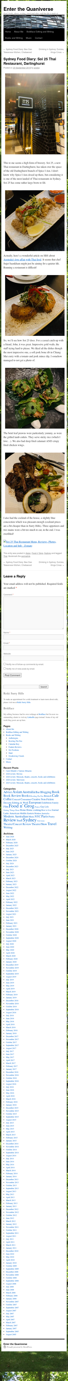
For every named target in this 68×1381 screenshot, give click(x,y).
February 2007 (11, 1325)
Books (26, 795)
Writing (8, 827)
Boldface (42, 714)
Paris (44, 816)
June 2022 (10, 893)
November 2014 (12, 1146)
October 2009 (11, 1265)
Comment (8, 594)
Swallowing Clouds (16, 756)
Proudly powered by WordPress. (19, 1347)
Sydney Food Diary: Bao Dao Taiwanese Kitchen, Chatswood (17, 50)
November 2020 (12, 932)
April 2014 (10, 1167)
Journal (55, 809)
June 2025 (10, 851)
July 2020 (10, 943)
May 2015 (10, 1128)
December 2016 (12, 1072)
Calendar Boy (14, 744)
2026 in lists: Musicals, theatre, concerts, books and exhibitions (30, 776)
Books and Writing (14, 37)
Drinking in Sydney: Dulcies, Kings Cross (51, 50)
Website (7, 653)
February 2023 (11, 881)
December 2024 (12, 857)
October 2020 (11, 935)
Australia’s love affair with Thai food (22, 259)
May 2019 (10, 985)
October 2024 (11, 860)
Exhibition (46, 802)
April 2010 (10, 1259)
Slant (11, 753)
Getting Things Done (11, 810)
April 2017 (10, 1060)
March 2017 (11, 1063)
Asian (28, 553)
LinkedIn (30, 717)
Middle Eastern (27, 813)
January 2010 (11, 1262)
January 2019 (11, 997)
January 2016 (11, 1104)
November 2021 (12, 911)
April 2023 (10, 875)
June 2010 (10, 1253)
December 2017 (12, 1036)
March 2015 (11, 1134)
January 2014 (11, 1176)
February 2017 (11, 1066)
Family (55, 802)
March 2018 (11, 1027)
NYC (38, 816)
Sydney (47, 553)
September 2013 (12, 1188)
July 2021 (10, 917)
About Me (18, 31)
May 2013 (10, 1194)
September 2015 (12, 1116)
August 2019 (11, 976)
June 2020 (10, 946)
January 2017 (11, 1069)
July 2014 (10, 1158)
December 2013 (12, 1179)
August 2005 (11, 1334)
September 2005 (12, 1331)
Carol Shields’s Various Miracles (19, 770)
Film (5, 806)
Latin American (11, 813)
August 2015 (11, 1119)
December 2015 (12, 1107)
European (35, 802)
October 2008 (11, 1277)
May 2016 (10, 1093)
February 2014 (11, 1173)
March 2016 (11, 1098)
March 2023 (11, 878)
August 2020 (11, 940)
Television (40, 821)
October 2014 (11, 1149)
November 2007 (12, 1301)
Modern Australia (41, 813)
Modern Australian (15, 816)
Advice (7, 792)
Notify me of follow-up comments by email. (25, 664)
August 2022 (11, 890)
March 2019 (11, 991)
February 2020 (11, 958)
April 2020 (10, 952)
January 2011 (11, 1248)
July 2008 (10, 1286)
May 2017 (10, 1057)
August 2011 (11, 1236)
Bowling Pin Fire (15, 741)
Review (9, 820)
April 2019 (10, 988)
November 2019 (12, 967)
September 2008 (12, 1280)
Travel (52, 823)
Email (6, 643)
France (37, 807)
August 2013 (11, 1191)
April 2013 (10, 1197)
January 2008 (11, 1298)
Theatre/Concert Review (17, 824)
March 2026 (11, 839)
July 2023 (10, 869)
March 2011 (11, 1245)
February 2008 (11, 1295)
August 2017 (11, 1048)
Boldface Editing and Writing (40, 31)
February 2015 (11, 1137)
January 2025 (11, 854)
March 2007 (11, 1322)
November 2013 (12, 1182)
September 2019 (12, 973)
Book (56, 791)
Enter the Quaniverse (28, 8)
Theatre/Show (39, 824)
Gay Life (44, 806)
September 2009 (12, 1268)
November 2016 (12, 1075)
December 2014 (12, 1143)
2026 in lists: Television (15, 779)
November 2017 (12, 1039)
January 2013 (11, 1206)
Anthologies (13, 738)
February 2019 (11, 994)
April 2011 (10, 1242)
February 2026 (11, 842)
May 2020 (10, 949)
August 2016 (11, 1084)
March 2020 (11, 955)
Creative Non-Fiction (43, 799)
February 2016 (11, 1101)
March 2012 (11, 1221)
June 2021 (10, 920)
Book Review (12, 795)
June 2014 (10, 1161)
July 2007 (10, 1313)
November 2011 (12, 1227)
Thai (5, 556)
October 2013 (11, 1185)
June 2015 (10, 1125)
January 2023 (11, 884)
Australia (28, 791)
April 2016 (10, 1095)
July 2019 (10, 979)
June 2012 (10, 1218)
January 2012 (11, 1224)
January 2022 (11, 905)
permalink (25, 556)
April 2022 (10, 899)
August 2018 (11, 1012)
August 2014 (11, 1155)
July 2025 (10, 848)
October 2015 (11, 1113)
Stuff (19, 820)
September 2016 (12, 1081)
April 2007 (10, 1319)
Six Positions (14, 750)
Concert (16, 799)
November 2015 (12, 1110)
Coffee (7, 799)
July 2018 (10, 1015)
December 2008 (12, 1271)
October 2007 (11, 1304)
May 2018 (10, 1021)
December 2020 (12, 929)
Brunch (47, 795)
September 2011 (12, 1233)
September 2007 (12, 1307)
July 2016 (10, 1087)
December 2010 (12, 1251)
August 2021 (11, 914)
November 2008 (12, 1274)
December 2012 (12, 1209)
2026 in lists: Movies (14, 773)
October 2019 (11, 970)
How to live (46, 810)
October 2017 (11, 1042)
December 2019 (12, 964)
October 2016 (11, 1078)
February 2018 (11, 1030)
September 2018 (12, 1009)
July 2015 (10, 1122)
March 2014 (11, 1170)
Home (8, 31)
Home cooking (33, 809)
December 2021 (12, 908)
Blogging (45, 792)
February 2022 (11, 902)
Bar (37, 792)
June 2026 (10, 836)
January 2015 (11, 1140)
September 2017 (12, 1045)
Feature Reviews (15, 747)
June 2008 (10, 1289)
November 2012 (12, 1212)
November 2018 (12, 1003)
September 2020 (12, 938)
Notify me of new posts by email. (20, 668)
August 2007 (11, 1310)
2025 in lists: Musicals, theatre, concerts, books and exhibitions (30, 782)
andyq (37, 67)
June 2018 (10, 1018)
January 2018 (11, 1033)
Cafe (55, 795)
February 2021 (11, 923)
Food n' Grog (37, 553)
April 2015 (10, 1131)
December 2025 (12, 845)
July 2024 (10, 863)
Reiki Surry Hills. (24, 702)
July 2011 (10, 1239)
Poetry (52, 816)
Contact (38, 37)
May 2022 (10, 896)
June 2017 (10, 1054)
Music (29, 37)
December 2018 (12, 1000)
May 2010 (10, 1256)
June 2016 (10, 1090)
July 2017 (10, 1051)
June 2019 (10, 982)
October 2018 (11, 1006)
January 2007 (11, 1328)
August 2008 (11, 1283)
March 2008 (11, 1292)
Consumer (26, 799)
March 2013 (11, 1200)
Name (6, 632)
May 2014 (10, 1164)
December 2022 (12, 887)
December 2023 (12, 866)
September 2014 (12, 1152)
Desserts (7, 802)
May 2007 (10, 1316)
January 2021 (11, 926)
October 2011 (11, 1230)
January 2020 (11, 961)
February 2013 (11, 1203)
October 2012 (11, 1215)
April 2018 (10, 1024)
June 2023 (10, 872)
